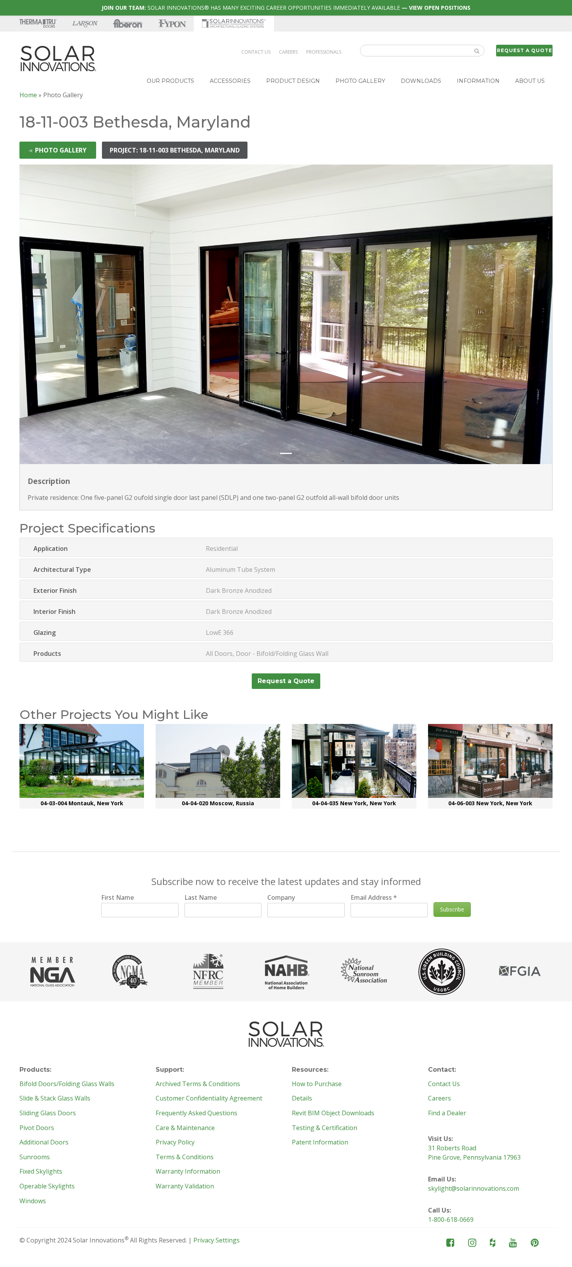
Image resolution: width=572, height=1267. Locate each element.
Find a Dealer (447, 1113)
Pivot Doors (36, 1128)
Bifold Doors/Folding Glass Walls (66, 1084)
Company (281, 897)
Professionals (323, 52)
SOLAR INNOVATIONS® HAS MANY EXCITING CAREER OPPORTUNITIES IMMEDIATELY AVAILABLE (286, 7)
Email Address (374, 897)
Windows (32, 1201)
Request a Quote (524, 50)
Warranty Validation (185, 1186)
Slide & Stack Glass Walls (54, 1098)
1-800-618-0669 (451, 1219)
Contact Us (255, 52)
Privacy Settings (216, 1240)
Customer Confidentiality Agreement (209, 1098)
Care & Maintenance (185, 1128)
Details (302, 1098)
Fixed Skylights (40, 1171)
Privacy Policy (175, 1142)
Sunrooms (34, 1157)
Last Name (200, 897)
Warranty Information (188, 1171)
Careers (288, 52)
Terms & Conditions (185, 1157)
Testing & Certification (324, 1128)
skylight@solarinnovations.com (473, 1188)
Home (28, 95)
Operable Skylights (47, 1186)
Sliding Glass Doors (47, 1113)
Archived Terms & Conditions (198, 1084)
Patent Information (320, 1142)
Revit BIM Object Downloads (333, 1113)
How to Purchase (317, 1084)
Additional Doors (43, 1142)
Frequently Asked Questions (196, 1113)
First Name (117, 897)
